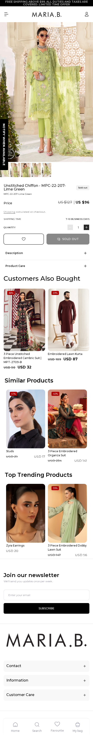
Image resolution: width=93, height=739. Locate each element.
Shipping (9, 211)
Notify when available (4, 145)
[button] (6, 14)
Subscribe (46, 608)
